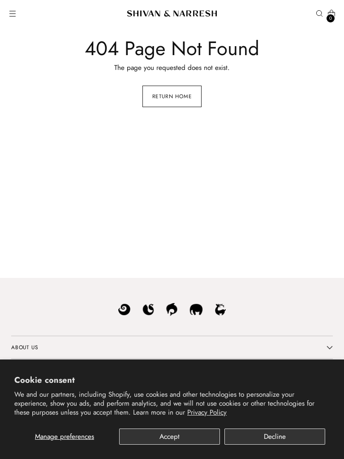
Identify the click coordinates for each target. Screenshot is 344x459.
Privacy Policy (207, 412)
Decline (275, 437)
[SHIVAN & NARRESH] (172, 13)
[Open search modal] (319, 13)
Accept (169, 437)
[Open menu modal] (12, 13)
